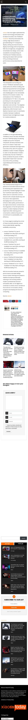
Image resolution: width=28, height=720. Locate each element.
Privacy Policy (10, 699)
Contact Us (4, 699)
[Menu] (1, 2)
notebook (5, 39)
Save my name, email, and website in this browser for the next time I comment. (13, 426)
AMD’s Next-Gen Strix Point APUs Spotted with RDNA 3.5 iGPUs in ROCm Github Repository (18, 587)
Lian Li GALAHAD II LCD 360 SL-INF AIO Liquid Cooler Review (17, 556)
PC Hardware (9, 14)
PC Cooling (13, 560)
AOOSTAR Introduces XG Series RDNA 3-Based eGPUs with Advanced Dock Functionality (18, 576)
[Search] (25, 2)
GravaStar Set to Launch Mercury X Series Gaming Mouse (17, 566)
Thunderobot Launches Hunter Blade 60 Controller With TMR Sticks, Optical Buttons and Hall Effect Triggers (8, 352)
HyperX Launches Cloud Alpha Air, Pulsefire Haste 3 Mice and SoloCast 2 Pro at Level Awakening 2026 (8, 373)
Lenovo (5, 32)
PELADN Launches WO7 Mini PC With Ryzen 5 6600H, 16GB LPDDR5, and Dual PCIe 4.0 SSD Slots (19, 350)
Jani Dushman (6, 24)
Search (3, 536)
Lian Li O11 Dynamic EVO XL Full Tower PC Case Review (18, 548)
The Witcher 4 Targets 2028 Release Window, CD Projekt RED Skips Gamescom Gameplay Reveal (18, 671)
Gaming (12, 675)
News (4, 14)
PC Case (12, 551)
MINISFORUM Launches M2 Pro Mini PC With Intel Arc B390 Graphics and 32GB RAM (19, 373)
